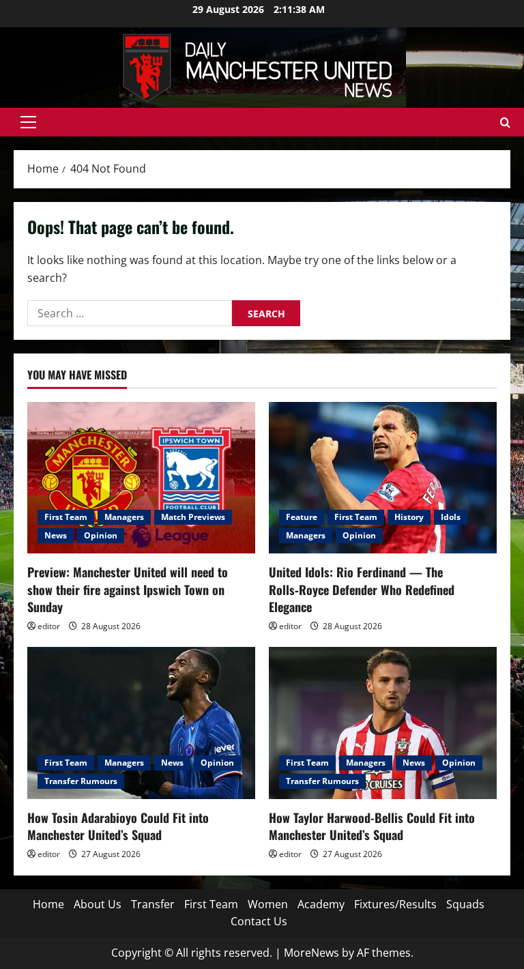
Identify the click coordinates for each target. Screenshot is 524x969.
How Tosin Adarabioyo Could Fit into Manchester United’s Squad (118, 826)
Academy (321, 904)
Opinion (100, 535)
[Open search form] (505, 122)
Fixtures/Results (395, 904)
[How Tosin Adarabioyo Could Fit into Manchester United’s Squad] (141, 723)
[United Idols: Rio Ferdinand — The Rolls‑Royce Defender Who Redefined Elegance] (383, 478)
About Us (97, 904)
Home (48, 904)
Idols (451, 517)
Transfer (153, 904)
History (409, 517)
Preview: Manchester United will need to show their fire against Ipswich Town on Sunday (127, 589)
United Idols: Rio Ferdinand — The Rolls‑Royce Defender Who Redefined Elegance (361, 589)
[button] (28, 122)
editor (49, 626)
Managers (124, 517)
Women (268, 904)
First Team (65, 517)
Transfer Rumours (80, 781)
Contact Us (259, 921)
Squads (465, 904)
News (55, 535)
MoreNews (311, 952)
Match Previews (193, 517)
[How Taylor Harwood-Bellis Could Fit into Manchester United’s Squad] (383, 723)
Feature (301, 517)
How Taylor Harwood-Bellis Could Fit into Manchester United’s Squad (372, 826)
